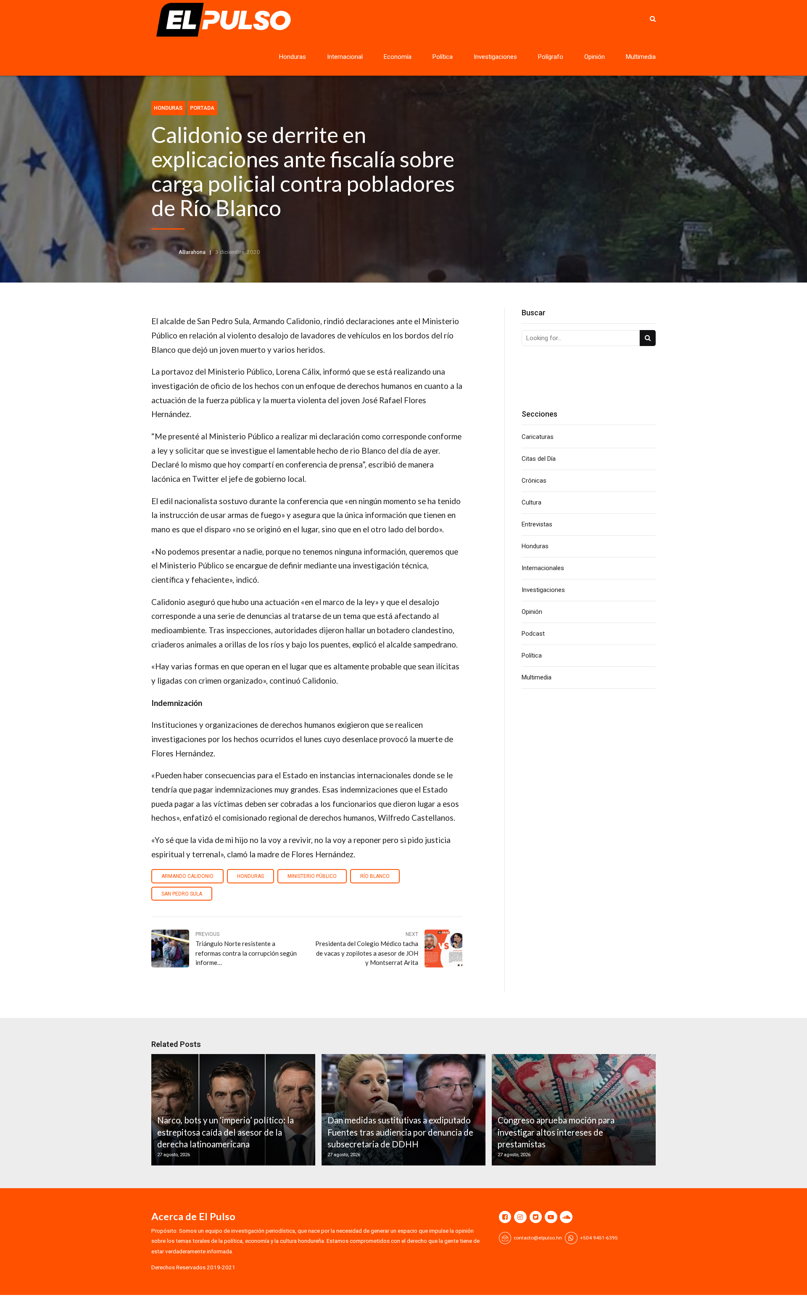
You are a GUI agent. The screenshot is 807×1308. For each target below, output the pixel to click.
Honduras (292, 57)
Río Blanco (375, 876)
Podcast (533, 633)
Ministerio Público (312, 876)
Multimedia (641, 57)
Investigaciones (495, 57)
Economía (397, 57)
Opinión (594, 57)
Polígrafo (550, 57)
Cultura (531, 502)
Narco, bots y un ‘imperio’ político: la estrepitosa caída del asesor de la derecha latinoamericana (225, 1132)
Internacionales (543, 568)
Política (443, 57)
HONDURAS (250, 876)
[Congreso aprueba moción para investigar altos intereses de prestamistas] (572, 1109)
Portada (202, 108)
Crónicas (534, 480)
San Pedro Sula (181, 894)
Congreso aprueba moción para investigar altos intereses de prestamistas (556, 1132)
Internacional (345, 57)
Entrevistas (537, 524)
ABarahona (192, 251)
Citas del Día (539, 458)
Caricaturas (538, 437)
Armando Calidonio (187, 876)
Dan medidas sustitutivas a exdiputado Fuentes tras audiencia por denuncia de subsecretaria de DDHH (400, 1132)
